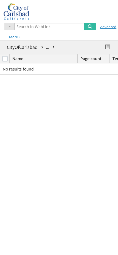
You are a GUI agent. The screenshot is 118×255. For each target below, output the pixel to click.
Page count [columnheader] (91, 58)
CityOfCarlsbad (28, 47)
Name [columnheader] (17, 58)
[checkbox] (5, 58)
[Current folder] (9, 26)
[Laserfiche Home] (23, 11)
